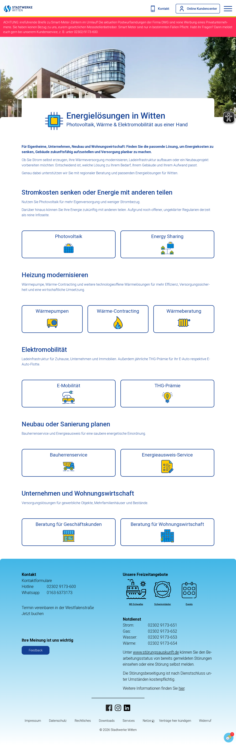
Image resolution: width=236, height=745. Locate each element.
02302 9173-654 (162, 643)
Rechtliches (83, 721)
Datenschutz (58, 721)
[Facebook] (109, 708)
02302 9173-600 (61, 586)
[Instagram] (118, 708)
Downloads (107, 721)
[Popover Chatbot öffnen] (228, 737)
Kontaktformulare (37, 580)
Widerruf (205, 721)
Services (129, 721)
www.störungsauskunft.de (156, 652)
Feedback (36, 650)
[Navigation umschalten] (230, 9)
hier (181, 688)
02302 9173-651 (162, 625)
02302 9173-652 (162, 631)
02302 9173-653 (162, 637)
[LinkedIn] (127, 708)
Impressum (33, 721)
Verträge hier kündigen (175, 721)
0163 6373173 (59, 592)
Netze (147, 721)
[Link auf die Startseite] (16, 8)
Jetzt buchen (33, 613)
